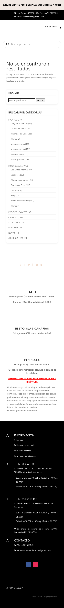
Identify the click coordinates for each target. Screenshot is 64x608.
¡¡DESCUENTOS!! (15, 238)
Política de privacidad (23, 445)
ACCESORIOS (14, 222)
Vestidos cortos (18, 144)
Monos (14, 138)
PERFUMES (13, 227)
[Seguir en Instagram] (35, 564)
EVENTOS (12, 119)
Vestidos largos (18, 149)
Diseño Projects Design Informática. (44, 596)
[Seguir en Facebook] (28, 564)
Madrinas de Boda (19, 133)
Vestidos (15, 174)
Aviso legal (19, 440)
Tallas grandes (17, 159)
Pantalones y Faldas (20, 200)
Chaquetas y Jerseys (20, 180)
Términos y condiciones (25, 455)
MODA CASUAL (15, 166)
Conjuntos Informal (19, 169)
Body (13, 195)
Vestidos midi (17, 154)
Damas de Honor (18, 128)
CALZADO (12, 217)
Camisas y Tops (18, 185)
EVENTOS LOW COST (17, 212)
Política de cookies (22, 450)
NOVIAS (11, 233)
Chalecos (15, 190)
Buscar (40, 100)
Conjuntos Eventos (19, 123)
